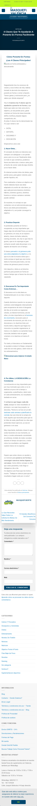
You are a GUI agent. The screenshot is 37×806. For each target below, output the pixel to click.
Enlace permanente (23, 492)
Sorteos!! (5, 669)
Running (4, 661)
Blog (3, 694)
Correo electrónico (11, 568)
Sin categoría (6, 665)
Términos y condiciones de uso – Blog (15, 710)
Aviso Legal (6, 702)
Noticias (18, 29)
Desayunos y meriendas (10, 626)
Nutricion (5, 645)
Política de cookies (8, 718)
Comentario (9, 541)
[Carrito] (33, 10)
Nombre (7, 559)
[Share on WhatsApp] (14, 483)
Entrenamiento (7, 634)
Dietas (4, 630)
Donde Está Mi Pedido (10, 745)
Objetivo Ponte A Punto (10, 649)
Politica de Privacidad (9, 714)
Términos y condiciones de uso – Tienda (16, 706)
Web (5, 577)
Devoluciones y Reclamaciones (13, 733)
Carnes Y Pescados (9, 622)
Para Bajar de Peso (8, 653)
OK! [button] (18, 802)
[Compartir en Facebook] (18, 483)
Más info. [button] (20, 797)
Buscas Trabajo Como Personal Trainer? (16, 749)
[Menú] (3, 10)
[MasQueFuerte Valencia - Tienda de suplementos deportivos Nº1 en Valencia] (18, 10)
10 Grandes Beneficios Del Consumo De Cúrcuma (27, 516)
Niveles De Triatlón (8, 638)
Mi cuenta (5, 741)
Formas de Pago (7, 737)
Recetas (5, 657)
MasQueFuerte (20, 40)
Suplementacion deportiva (11, 673)
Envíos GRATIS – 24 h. (9, 729)
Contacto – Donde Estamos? (12, 698)
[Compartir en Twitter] (22, 483)
